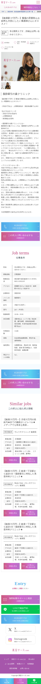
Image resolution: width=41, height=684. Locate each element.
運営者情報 (13, 668)
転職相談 (31, 664)
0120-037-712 (11, 7)
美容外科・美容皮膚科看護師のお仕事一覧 (20, 11)
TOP (3, 11)
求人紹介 (31, 659)
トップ (6, 659)
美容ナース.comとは (18, 659)
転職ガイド (21, 664)
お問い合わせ (24, 668)
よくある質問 (9, 664)
